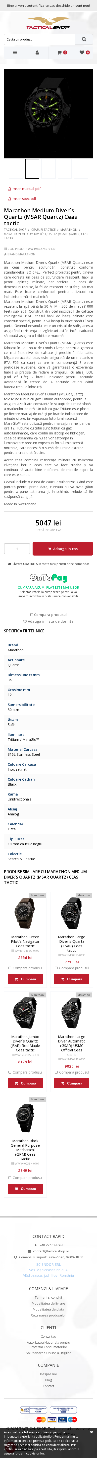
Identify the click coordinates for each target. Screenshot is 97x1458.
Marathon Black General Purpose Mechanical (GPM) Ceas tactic (25, 1149)
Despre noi (48, 1374)
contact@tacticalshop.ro (50, 1251)
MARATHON (68, 230)
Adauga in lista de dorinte (50, 621)
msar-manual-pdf (26, 188)
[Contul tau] (37, 53)
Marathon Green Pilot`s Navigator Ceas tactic (25, 941)
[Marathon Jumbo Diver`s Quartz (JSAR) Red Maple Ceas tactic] (25, 1012)
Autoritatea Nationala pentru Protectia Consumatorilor (48, 1344)
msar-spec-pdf (24, 198)
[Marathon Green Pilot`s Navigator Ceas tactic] (25, 913)
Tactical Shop (15, 230)
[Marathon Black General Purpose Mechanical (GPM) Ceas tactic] (25, 1117)
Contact (48, 1386)
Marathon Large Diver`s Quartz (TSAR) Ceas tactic (71, 943)
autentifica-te (38, 5)
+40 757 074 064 (51, 1245)
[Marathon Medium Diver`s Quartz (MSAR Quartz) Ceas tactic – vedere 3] (48, 169)
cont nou (82, 5)
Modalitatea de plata (48, 1309)
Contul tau (48, 1336)
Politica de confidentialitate (50, 1445)
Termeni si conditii (48, 1297)
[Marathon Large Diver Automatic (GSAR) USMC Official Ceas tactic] (71, 1012)
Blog (48, 1380)
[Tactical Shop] (48, 23)
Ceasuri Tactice (43, 230)
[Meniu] (15, 53)
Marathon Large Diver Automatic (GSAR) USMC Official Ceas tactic (71, 1045)
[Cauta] (84, 39)
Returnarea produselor (48, 1315)
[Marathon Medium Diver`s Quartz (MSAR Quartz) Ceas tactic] (16, 169)
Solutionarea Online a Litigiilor (48, 1353)
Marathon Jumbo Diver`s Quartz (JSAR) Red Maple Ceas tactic (25, 1043)
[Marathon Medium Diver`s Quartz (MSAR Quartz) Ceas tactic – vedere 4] (65, 169)
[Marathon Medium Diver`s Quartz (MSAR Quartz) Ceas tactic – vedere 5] (81, 169)
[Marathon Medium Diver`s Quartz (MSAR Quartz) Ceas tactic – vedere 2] (48, 113)
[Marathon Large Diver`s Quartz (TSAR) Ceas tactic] (71, 913)
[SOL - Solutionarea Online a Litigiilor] (63, 1410)
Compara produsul (50, 614)
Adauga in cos (65, 548)
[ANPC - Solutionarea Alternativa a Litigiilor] (33, 1410)
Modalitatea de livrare (48, 1303)
